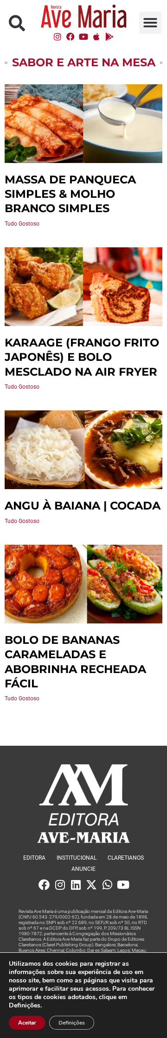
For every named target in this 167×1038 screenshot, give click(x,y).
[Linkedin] (75, 884)
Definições (71, 1022)
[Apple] (96, 36)
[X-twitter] (91, 884)
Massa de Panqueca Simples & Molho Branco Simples (70, 194)
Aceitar (27, 1022)
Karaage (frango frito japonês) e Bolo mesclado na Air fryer (82, 357)
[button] (17, 23)
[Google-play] (109, 36)
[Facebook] (70, 36)
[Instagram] (57, 36)
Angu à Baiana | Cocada (83, 505)
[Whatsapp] (107, 884)
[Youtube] (83, 36)
